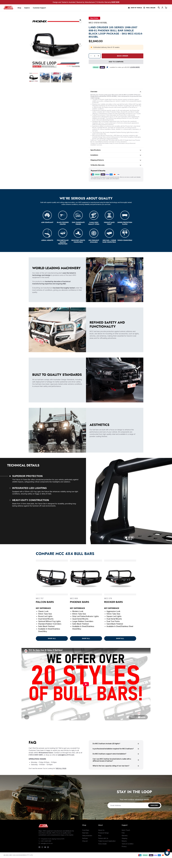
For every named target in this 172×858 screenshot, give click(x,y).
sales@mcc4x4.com (47, 843)
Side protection (87, 835)
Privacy (124, 846)
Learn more (135, 67)
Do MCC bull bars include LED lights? (106, 744)
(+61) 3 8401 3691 (46, 841)
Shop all (84, 841)
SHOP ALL (52, 638)
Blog (99, 835)
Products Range (103, 833)
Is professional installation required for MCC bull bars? (113, 749)
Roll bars (85, 838)
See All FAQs (61, 768)
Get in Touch (126, 830)
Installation (94, 155)
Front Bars (85, 830)
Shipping (124, 838)
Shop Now (115, 2)
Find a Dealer (150, 8)
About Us (101, 830)
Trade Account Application (107, 841)
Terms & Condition (127, 844)
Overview (93, 91)
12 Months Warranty (97, 165)
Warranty (125, 835)
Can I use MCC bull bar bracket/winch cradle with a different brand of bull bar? (112, 760)
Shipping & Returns (97, 160)
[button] (159, 8)
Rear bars (85, 833)
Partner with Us (103, 838)
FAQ (123, 833)
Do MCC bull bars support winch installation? (109, 754)
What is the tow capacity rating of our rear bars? (111, 766)
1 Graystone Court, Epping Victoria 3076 (52, 839)
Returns (124, 841)
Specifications (95, 150)
